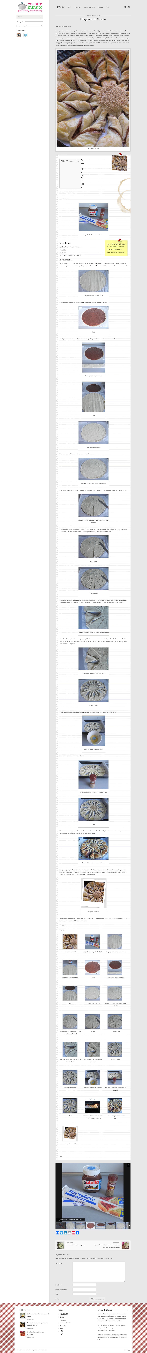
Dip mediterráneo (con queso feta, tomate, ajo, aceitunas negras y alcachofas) (107, 1245)
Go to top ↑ (127, 1350)
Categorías (78, 7)
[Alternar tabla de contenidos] (76, 161)
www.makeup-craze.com (109, 40)
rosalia (62, 192)
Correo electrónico (61, 1289)
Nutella (64, 250)
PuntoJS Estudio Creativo (41, 1350)
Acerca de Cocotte (89, 7)
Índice (69, 7)
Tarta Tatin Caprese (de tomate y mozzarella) (36, 1333)
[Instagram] (128, 7)
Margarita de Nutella (93, 19)
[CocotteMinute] (34, 7)
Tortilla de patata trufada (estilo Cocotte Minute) (38, 1315)
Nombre (58, 1285)
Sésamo (64, 252)
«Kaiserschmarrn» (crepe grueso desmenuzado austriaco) (37, 1324)
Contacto (100, 7)
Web (57, 1294)
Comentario (59, 1263)
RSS (108, 7)
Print (61, 1157)
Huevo (63, 255)
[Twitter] (125, 7)
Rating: (58, 1299)
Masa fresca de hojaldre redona (70, 247)
